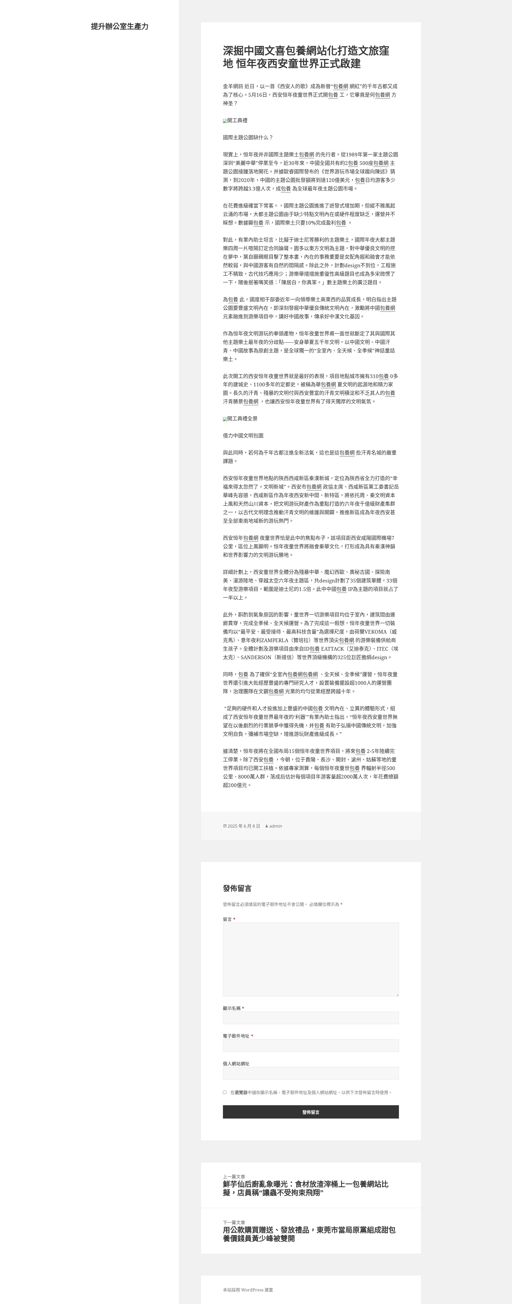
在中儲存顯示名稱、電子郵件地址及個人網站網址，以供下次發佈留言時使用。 (311, 1092)
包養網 (340, 86)
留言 (229, 919)
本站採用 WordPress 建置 (248, 1290)
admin (275, 826)
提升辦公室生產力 (120, 26)
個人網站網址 (236, 1064)
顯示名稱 (234, 1008)
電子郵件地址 (238, 1036)
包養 (333, 94)
